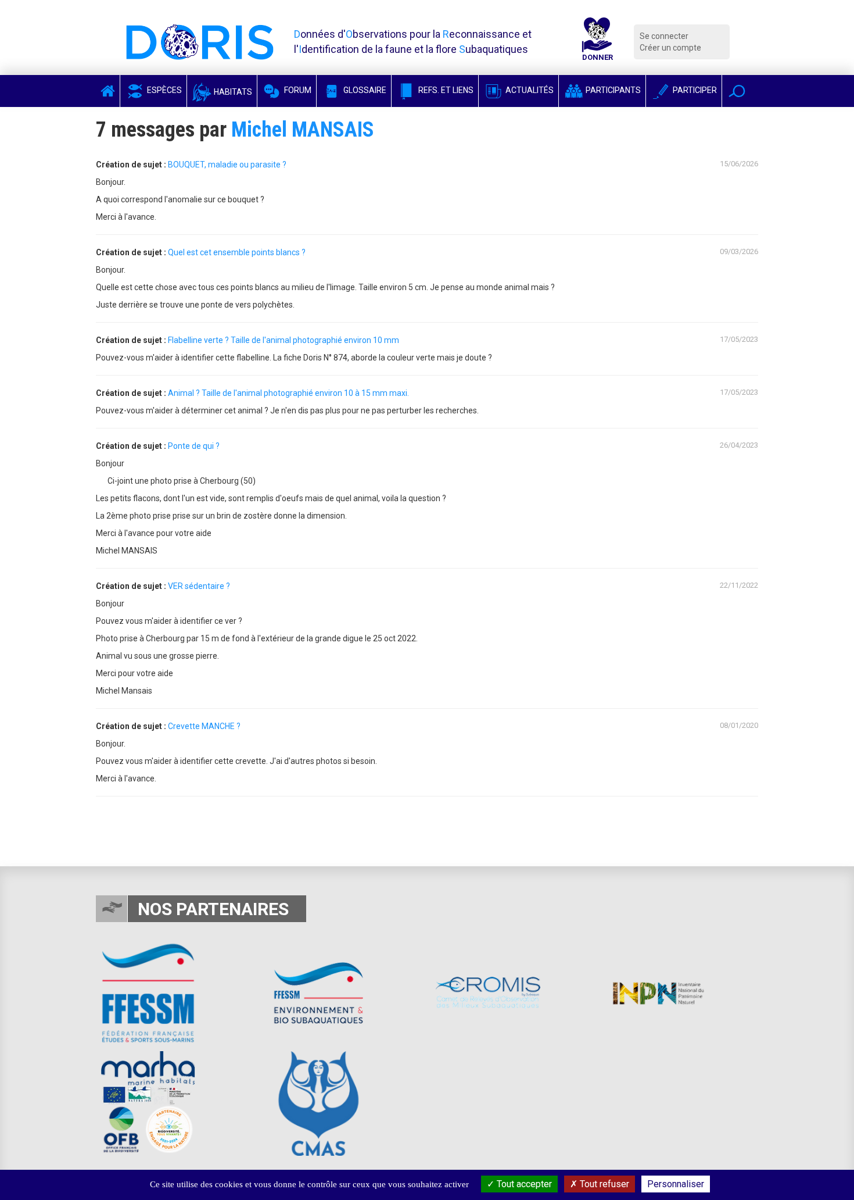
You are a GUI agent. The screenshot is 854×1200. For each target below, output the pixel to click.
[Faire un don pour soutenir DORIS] (597, 41)
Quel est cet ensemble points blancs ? (237, 252)
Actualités (529, 90)
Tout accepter (523, 1184)
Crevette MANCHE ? (204, 726)
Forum (296, 90)
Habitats (232, 92)
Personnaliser (675, 1184)
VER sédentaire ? (199, 586)
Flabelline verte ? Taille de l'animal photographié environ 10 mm (283, 340)
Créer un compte (670, 47)
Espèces (163, 90)
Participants (612, 90)
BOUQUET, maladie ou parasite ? (227, 164)
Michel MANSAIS (302, 129)
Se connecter (664, 36)
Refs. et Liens (445, 90)
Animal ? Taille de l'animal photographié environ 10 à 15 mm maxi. (288, 393)
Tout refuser (603, 1184)
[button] (737, 91)
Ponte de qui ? (194, 446)
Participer (694, 90)
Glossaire (364, 90)
